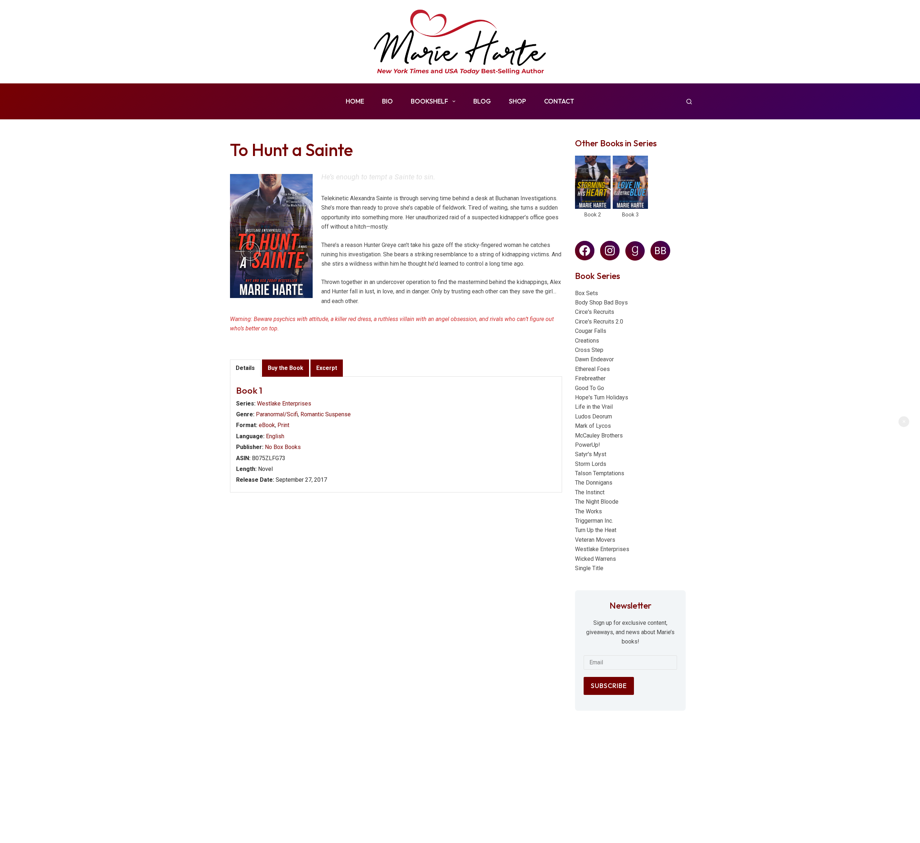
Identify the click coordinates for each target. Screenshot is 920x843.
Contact (559, 101)
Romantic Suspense (325, 414)
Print (283, 425)
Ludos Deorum (593, 416)
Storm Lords (590, 464)
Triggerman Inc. (594, 520)
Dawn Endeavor (594, 359)
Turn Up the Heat (595, 530)
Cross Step (589, 350)
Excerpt (326, 368)
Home (355, 101)
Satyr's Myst (590, 454)
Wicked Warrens (595, 558)
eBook (267, 425)
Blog (482, 101)
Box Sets (586, 293)
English (275, 436)
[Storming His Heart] (593, 182)
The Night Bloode (596, 501)
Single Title (589, 568)
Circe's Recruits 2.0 (599, 321)
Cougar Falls (590, 330)
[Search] (689, 101)
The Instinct (589, 492)
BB (660, 251)
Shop (517, 101)
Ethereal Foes (592, 369)
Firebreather (590, 378)
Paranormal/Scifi (277, 414)
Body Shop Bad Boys (601, 302)
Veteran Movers (595, 539)
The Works (588, 511)
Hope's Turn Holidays (601, 397)
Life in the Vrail (594, 406)
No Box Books (283, 447)
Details (245, 368)
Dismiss (903, 421)
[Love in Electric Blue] (630, 182)
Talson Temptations (599, 473)
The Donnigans (593, 482)
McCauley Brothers (599, 435)
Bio (387, 101)
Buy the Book (285, 368)
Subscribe (609, 686)
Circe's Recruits (594, 311)
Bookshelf (429, 101)
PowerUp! (587, 444)
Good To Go (589, 388)
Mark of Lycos (593, 425)
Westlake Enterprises (284, 403)
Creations (587, 340)
